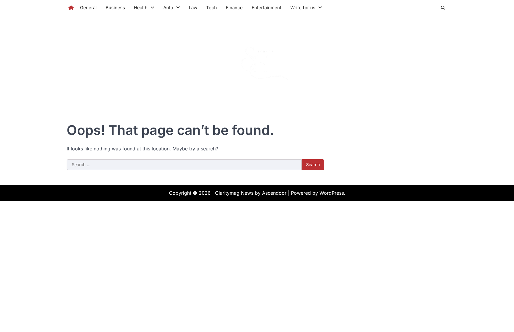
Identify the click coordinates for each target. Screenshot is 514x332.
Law (193, 7)
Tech (211, 7)
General (88, 7)
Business (115, 7)
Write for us (302, 7)
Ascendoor (274, 193)
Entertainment (266, 7)
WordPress (331, 193)
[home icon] (71, 7)
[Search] (442, 7)
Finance (234, 7)
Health (141, 7)
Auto (168, 7)
